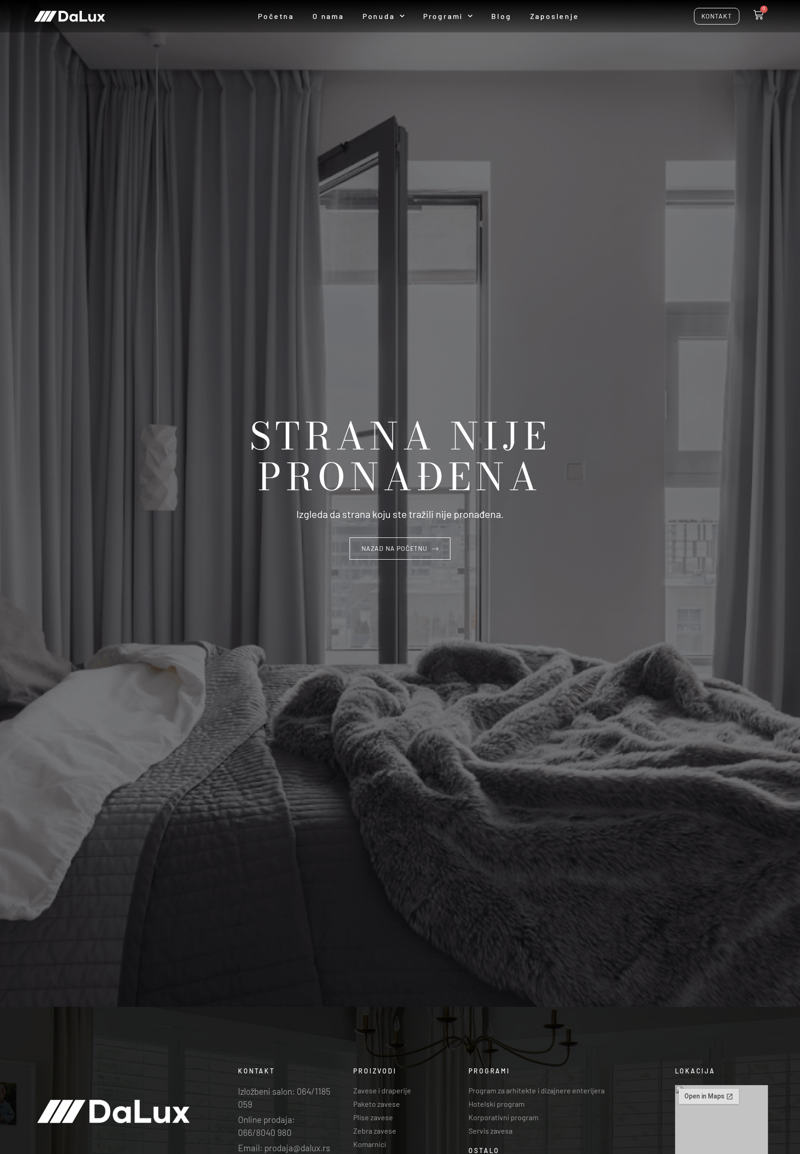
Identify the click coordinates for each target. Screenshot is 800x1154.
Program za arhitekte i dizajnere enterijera (537, 1090)
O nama (328, 16)
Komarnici (369, 1144)
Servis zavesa (490, 1130)
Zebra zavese (374, 1130)
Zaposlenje (554, 16)
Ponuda (378, 16)
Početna (276, 16)
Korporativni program (503, 1117)
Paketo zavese (376, 1103)
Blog (501, 16)
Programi (443, 16)
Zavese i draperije (382, 1090)
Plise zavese (373, 1117)
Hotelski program (497, 1103)
